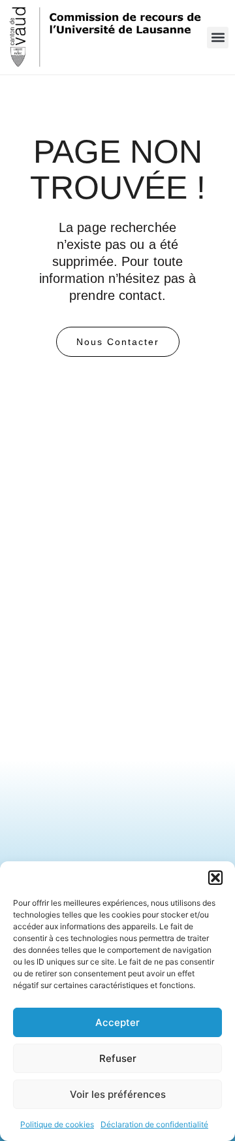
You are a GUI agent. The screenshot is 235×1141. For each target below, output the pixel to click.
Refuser (117, 1058)
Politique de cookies (57, 1124)
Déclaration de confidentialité (154, 1124)
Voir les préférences (118, 1094)
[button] (215, 877)
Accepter (117, 1022)
